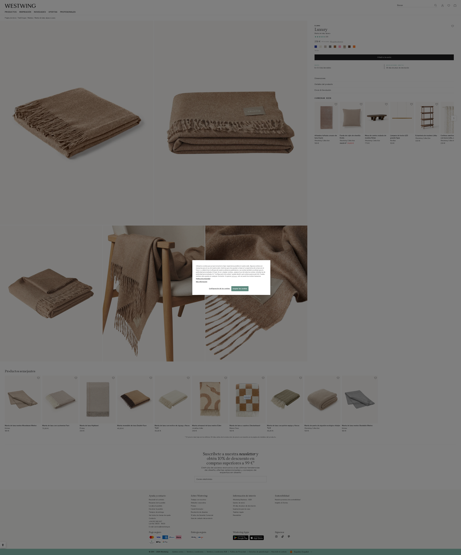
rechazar (234, 276)
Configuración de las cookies (219, 288)
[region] (231, 277)
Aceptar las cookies (240, 289)
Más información (201, 282)
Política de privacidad (203, 279)
